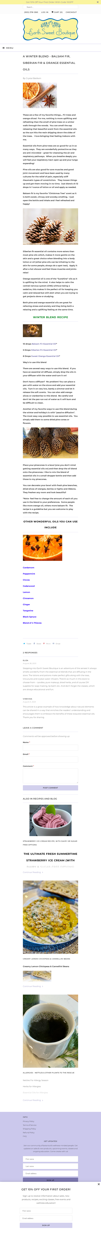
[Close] (99, 1184)
